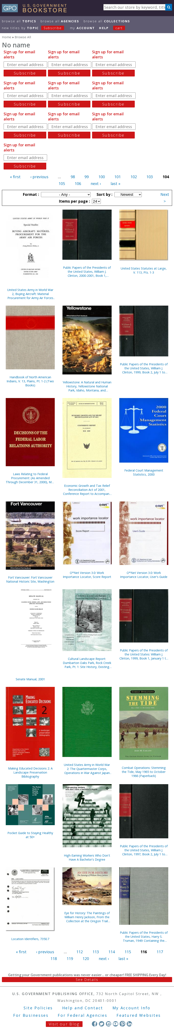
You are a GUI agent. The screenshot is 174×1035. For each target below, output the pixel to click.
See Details (87, 979)
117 (160, 951)
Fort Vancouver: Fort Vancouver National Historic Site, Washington (30, 579)
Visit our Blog (64, 1024)
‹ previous (39, 176)
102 (133, 176)
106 (78, 183)
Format (30, 194)
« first (15, 176)
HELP (104, 28)
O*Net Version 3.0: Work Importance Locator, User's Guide (143, 575)
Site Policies (38, 1007)
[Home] (36, 10)
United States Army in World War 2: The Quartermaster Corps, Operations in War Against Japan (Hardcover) (87, 769)
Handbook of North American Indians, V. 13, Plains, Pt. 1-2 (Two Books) (30, 381)
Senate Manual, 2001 (30, 679)
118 (54, 958)
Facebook (94, 1023)
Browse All (19, 21)
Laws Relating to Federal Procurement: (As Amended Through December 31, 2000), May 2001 (30, 478)
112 (79, 951)
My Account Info (131, 1007)
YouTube (115, 1023)
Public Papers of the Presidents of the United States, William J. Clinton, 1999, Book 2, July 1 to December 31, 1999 (144, 368)
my (82, 28)
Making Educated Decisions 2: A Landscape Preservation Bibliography (30, 772)
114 (111, 951)
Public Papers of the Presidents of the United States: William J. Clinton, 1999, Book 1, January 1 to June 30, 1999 (143, 654)
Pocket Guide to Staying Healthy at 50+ (30, 835)
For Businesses (31, 1015)
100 (101, 176)
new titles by (32, 28)
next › (96, 183)
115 (128, 951)
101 (117, 176)
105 (62, 183)
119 (70, 958)
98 (73, 176)
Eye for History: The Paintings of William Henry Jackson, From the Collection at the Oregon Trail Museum (87, 917)
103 (149, 176)
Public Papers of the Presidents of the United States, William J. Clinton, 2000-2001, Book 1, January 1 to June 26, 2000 (87, 271)
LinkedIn (129, 1023)
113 (96, 951)
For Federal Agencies (82, 1015)
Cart (119, 28)
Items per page (74, 201)
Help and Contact (82, 1007)
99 (86, 176)
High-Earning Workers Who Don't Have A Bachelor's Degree (87, 857)
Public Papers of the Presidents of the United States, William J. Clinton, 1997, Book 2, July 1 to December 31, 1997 (144, 850)
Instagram (108, 1023)
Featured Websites (138, 1015)
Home (6, 37)
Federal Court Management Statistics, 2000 (143, 472)
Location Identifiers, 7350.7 (30, 939)
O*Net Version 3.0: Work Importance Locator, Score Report (87, 575)
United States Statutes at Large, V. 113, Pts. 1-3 (144, 270)
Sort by (104, 194)
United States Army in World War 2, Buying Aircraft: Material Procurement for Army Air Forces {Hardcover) (30, 294)
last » (115, 183)
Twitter (101, 1023)
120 (86, 958)
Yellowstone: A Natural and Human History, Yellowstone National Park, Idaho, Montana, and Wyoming (87, 386)
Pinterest (122, 1023)
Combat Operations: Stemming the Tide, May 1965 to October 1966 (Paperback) (144, 772)
